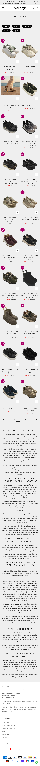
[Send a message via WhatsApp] (37, 763)
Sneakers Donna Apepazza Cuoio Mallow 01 (10, 105)
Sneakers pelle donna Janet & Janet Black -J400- (10, 371)
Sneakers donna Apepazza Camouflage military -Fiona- (10, 295)
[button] (6, 26)
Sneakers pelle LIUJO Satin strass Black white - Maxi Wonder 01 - (30, 143)
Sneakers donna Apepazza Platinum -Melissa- (10, 219)
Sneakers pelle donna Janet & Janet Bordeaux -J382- (10, 257)
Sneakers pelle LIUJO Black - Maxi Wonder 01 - (10, 142)
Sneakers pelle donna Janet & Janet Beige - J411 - (30, 219)
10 (32, 419)
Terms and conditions (8, 725)
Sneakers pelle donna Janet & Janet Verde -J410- (30, 333)
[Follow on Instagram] (8, 743)
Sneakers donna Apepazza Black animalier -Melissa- (10, 181)
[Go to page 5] (36, 419)
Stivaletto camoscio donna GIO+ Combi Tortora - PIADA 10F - (10, 333)
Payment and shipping (8, 728)
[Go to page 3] (3, 419)
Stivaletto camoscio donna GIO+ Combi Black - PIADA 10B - (30, 295)
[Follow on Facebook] (3, 743)
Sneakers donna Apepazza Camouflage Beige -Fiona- (30, 408)
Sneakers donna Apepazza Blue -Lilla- (10, 408)
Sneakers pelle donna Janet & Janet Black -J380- (30, 257)
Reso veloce (5, 734)
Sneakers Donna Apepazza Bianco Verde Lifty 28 (10, 68)
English (26, 749)
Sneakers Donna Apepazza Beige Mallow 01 (29, 68)
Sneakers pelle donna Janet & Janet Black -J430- (30, 371)
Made (3, 731)
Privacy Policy (6, 722)
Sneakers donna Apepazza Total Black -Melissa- (29, 181)
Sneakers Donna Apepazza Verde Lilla (29, 105)
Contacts (4, 737)
